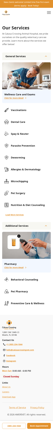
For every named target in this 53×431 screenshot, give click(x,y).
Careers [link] (5, 392)
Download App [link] (8, 397)
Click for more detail (14, 98)
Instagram (11, 361)
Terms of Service (17, 407)
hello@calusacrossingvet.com (20, 350)
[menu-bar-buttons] (49, 13)
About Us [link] (6, 387)
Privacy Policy (37, 407)
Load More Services (14, 214)
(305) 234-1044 (14, 426)
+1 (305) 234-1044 (14, 344)
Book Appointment (39, 426)
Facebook (10, 355)
